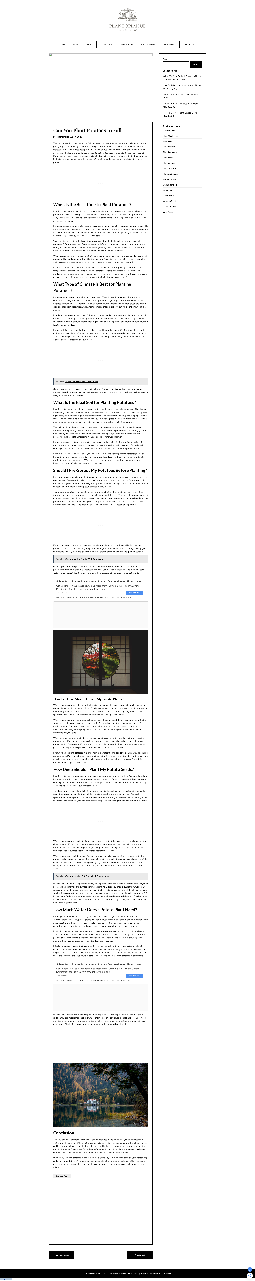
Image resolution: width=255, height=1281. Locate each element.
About (75, 44)
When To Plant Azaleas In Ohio (178, 94)
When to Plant (169, 201)
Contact (89, 44)
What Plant (168, 190)
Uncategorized (170, 184)
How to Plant (106, 44)
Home (62, 44)
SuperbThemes (165, 1273)
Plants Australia (126, 44)
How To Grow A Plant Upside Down (180, 112)
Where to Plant (170, 206)
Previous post (62, 1255)
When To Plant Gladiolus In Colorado (181, 103)
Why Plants (168, 212)
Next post (140, 1255)
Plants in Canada (148, 44)
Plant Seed (168, 157)
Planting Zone (169, 163)
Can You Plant (189, 44)
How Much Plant (170, 135)
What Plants (168, 195)
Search (166, 59)
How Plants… (169, 141)
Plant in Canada (170, 152)
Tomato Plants (169, 44)
